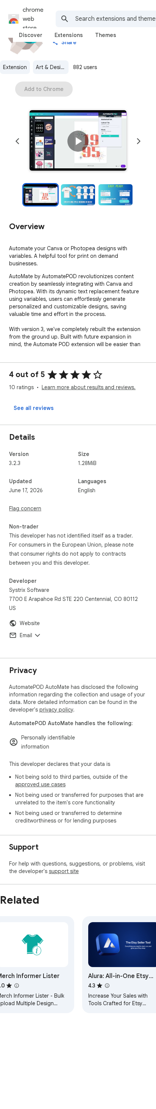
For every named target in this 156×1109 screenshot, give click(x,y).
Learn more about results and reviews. (89, 387)
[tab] (30, 35)
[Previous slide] (17, 141)
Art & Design (51, 67)
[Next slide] (138, 141)
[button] (78, 141)
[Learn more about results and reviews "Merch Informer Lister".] (17, 986)
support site (64, 871)
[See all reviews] (33, 408)
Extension (15, 67)
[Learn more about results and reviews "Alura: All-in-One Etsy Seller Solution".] (107, 986)
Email (26, 635)
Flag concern (25, 508)
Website (30, 623)
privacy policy (56, 709)
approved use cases (40, 784)
